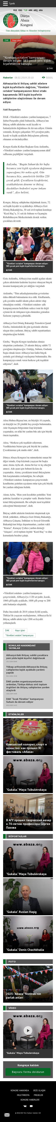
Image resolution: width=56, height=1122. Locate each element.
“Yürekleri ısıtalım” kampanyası (19, 635)
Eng (20, 10)
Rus (15, 10)
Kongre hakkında (20, 1090)
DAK (7, 40)
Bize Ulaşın (39, 1090)
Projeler (38, 1095)
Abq (36, 10)
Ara (41, 10)
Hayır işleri (16, 40)
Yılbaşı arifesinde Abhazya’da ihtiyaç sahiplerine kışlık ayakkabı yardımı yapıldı (26, 669)
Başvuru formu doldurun (28, 1072)
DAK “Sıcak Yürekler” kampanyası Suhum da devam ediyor (25, 700)
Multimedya (23, 1095)
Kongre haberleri (30, 1099)
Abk (30, 10)
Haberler (8, 77)
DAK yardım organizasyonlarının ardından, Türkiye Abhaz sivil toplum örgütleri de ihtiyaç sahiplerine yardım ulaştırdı (27, 686)
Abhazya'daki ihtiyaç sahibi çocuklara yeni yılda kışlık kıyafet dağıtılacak (27, 657)
